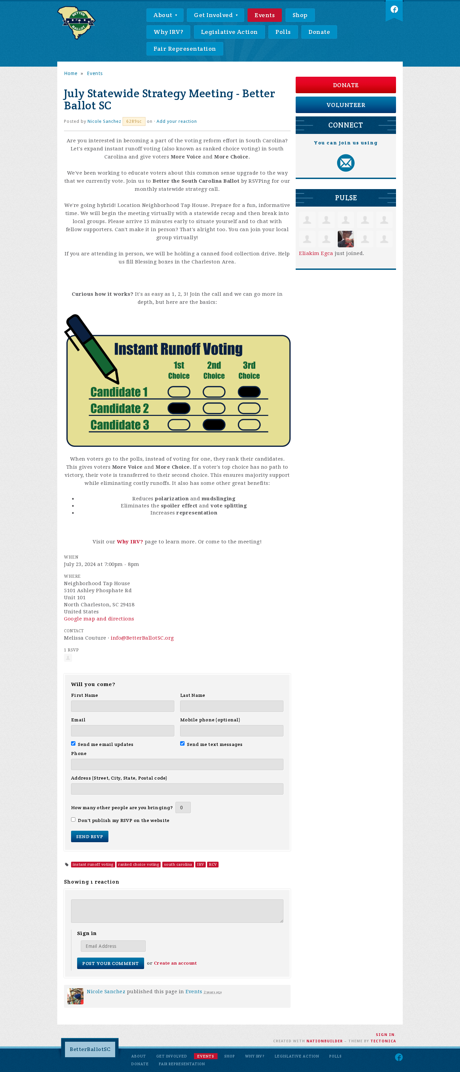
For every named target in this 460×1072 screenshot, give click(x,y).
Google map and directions (99, 619)
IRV (200, 864)
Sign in (385, 1035)
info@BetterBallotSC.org (142, 638)
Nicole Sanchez (104, 121)
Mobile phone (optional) (210, 720)
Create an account (175, 963)
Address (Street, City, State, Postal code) (119, 778)
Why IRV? (168, 32)
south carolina (178, 864)
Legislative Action (229, 32)
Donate (319, 32)
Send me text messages (215, 744)
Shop (300, 15)
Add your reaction (177, 121)
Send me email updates (106, 744)
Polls (283, 32)
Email (78, 720)
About (164, 15)
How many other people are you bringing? (122, 808)
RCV (213, 864)
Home (70, 73)
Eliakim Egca (316, 253)
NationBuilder (324, 1041)
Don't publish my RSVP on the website (123, 820)
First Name (84, 695)
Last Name (192, 695)
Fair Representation (185, 48)
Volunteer (346, 105)
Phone (79, 753)
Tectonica (383, 1041)
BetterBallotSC (90, 1049)
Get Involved (214, 15)
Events (265, 15)
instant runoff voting (93, 864)
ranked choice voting (138, 864)
